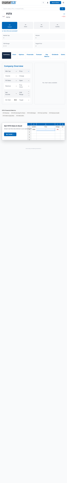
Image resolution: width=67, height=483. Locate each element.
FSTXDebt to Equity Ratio (8, 115)
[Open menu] (63, 2)
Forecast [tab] (39, 54)
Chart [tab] (14, 54)
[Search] (43, 2)
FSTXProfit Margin (31, 113)
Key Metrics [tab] (46, 55)
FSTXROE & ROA (20, 115)
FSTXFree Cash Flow (42, 113)
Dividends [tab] (55, 54)
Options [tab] (21, 54)
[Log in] (47, 2)
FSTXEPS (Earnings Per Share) (18, 113)
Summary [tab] (6, 54)
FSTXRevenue (6, 113)
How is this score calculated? (10, 31)
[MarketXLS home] (9, 2)
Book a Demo (55, 2)
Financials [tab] (30, 54)
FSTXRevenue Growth (54, 113)
